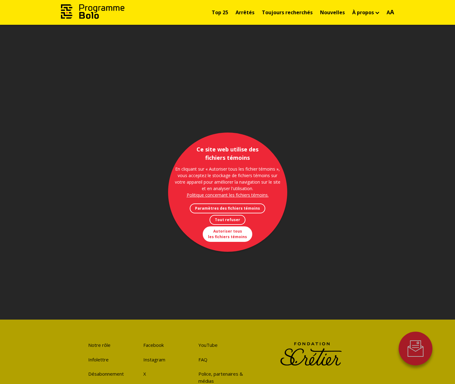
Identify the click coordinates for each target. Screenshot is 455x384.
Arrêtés (245, 12)
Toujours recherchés (287, 12)
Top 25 (220, 12)
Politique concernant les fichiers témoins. (228, 195)
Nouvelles (332, 12)
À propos (363, 12)
